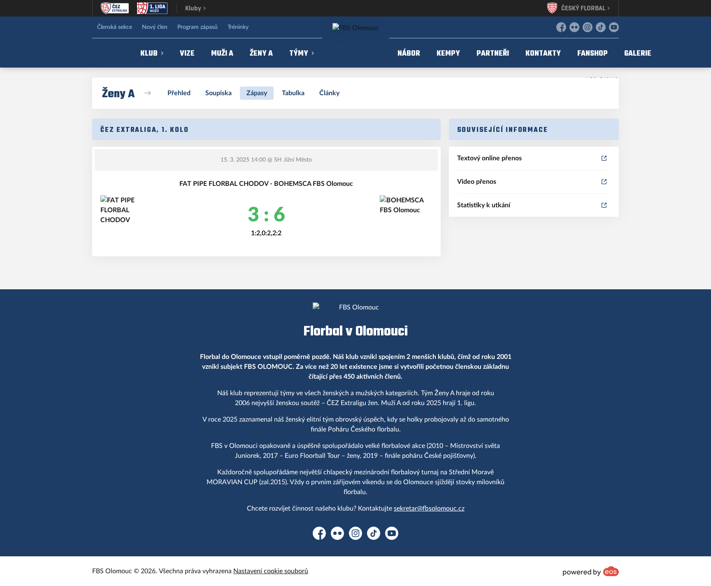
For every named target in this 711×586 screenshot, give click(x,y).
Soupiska (218, 93)
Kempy (448, 53)
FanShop (592, 53)
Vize (187, 53)
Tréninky (238, 27)
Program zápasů (197, 27)
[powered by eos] (591, 571)
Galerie (637, 53)
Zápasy (256, 93)
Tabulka (293, 93)
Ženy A (261, 53)
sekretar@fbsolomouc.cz (429, 508)
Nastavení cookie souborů (270, 571)
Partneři (492, 53)
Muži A (222, 53)
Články (329, 93)
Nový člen (154, 27)
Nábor (408, 53)
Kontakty (543, 53)
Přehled (179, 93)
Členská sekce (114, 27)
